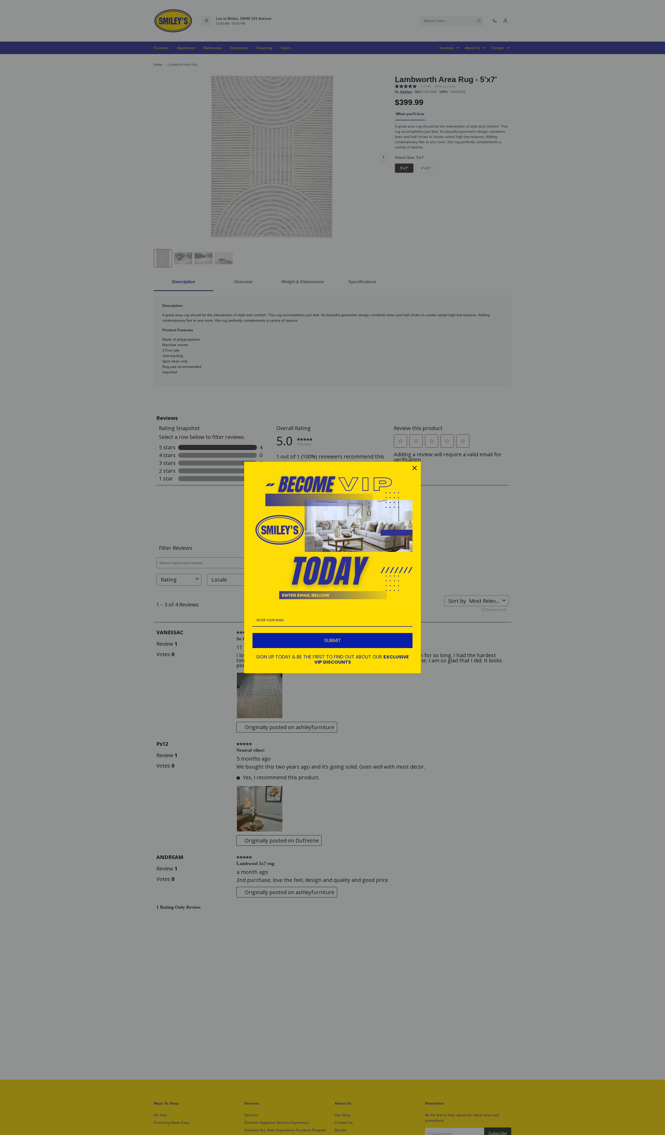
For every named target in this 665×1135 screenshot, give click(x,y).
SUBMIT (332, 640)
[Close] (414, 468)
